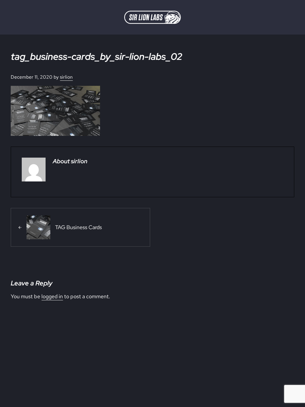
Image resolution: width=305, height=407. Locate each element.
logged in (52, 296)
